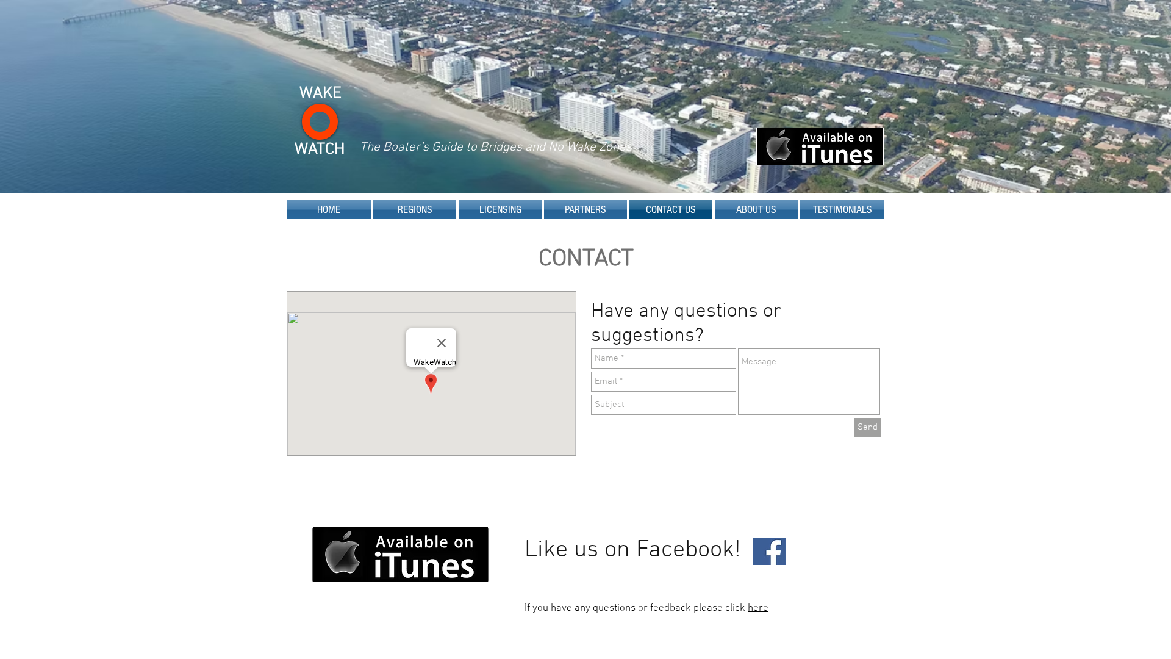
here (758, 608)
